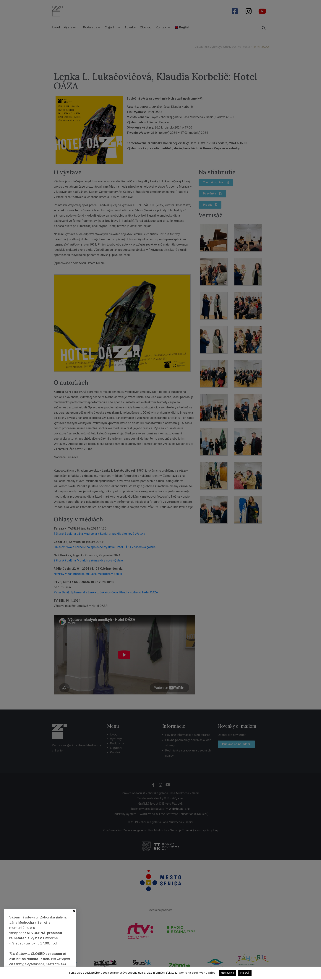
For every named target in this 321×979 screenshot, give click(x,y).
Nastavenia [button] (227, 973)
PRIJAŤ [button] (244, 973)
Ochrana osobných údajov (197, 972)
